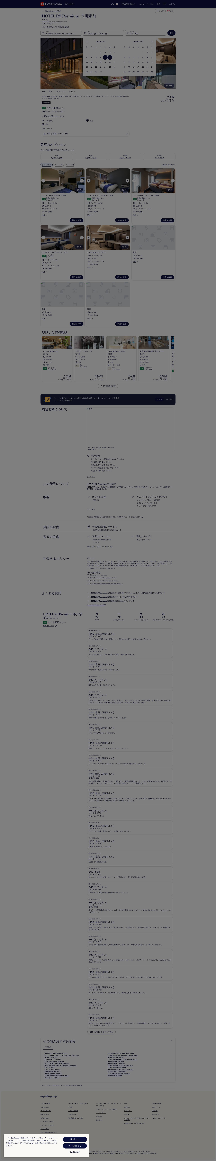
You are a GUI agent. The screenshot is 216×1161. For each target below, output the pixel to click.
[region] (46, 1145)
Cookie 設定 (75, 1152)
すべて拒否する (75, 1146)
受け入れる (74, 1139)
